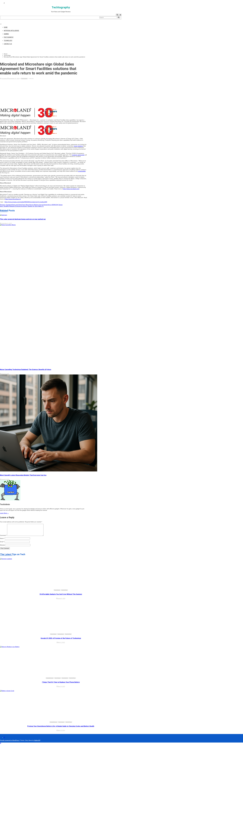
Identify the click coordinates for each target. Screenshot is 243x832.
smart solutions (78, 146)
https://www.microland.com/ (71, 189)
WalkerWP (37, 740)
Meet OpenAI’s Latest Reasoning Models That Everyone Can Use (23, 475)
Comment (3, 535)
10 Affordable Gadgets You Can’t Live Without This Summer (60, 594)
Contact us (8, 44)
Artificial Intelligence (11, 30)
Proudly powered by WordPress (9, 740)
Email (2, 541)
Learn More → (4, 513)
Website (2, 545)
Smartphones (49, 678)
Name (2, 538)
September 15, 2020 (14, 78)
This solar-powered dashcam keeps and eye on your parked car (23, 219)
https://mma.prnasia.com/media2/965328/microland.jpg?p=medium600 (26, 202)
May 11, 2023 (61, 642)
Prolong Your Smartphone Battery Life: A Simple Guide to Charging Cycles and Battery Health (60, 726)
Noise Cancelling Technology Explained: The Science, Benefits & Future (25, 369)
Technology (8, 40)
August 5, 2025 (5, 479)
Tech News (57, 590)
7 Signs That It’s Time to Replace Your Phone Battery (61, 682)
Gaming (6, 34)
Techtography (61, 7)
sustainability (82, 171)
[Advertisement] (44, 93)
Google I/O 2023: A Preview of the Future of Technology (61, 638)
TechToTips (64, 590)
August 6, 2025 (5, 373)
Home (5, 27)
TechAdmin (4, 78)
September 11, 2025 (6, 223)
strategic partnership (78, 155)
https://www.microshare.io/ (13, 199)
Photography (8, 37)
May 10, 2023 (61, 686)
